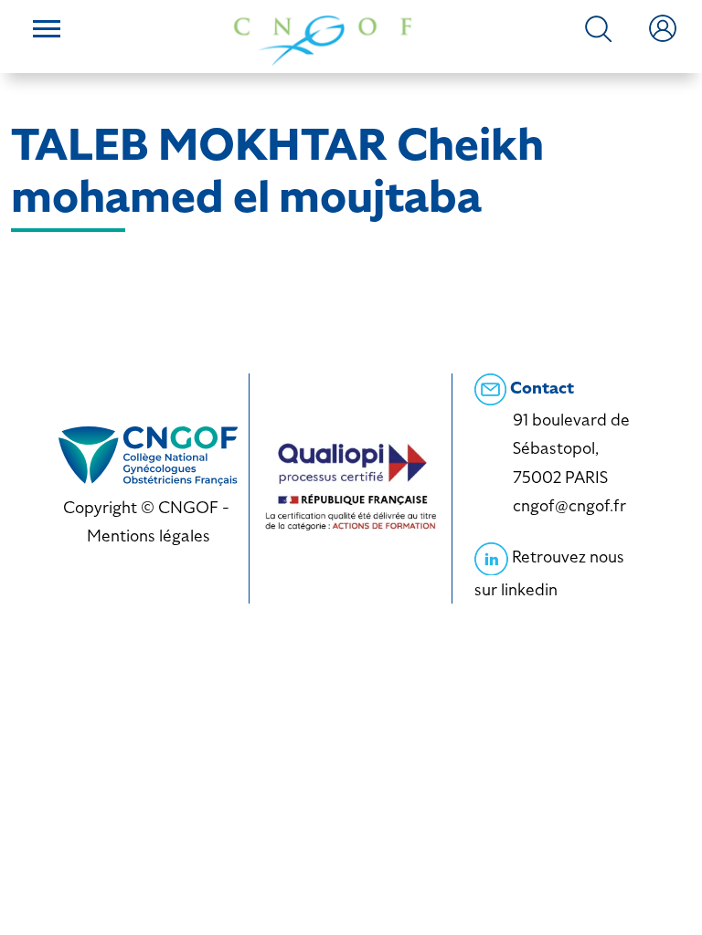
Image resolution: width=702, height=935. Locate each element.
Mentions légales (148, 535)
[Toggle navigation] (46, 31)
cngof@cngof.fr (569, 505)
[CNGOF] (322, 38)
